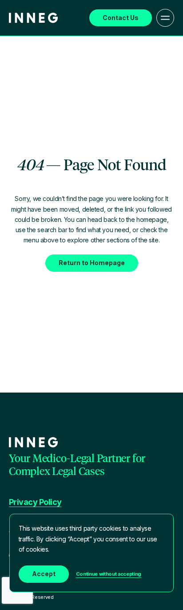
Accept (44, 573)
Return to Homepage (92, 262)
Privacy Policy (35, 502)
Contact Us (121, 17)
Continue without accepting (108, 574)
